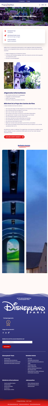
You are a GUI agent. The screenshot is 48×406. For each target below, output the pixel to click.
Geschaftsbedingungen (35, 404)
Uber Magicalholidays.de (13, 404)
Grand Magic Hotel (32, 365)
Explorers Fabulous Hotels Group (35, 368)
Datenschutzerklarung (24, 404)
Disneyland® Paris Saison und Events (12, 363)
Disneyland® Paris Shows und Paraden (12, 361)
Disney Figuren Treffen (9, 389)
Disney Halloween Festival (33, 383)
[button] (44, 5)
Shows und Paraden (8, 386)
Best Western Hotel (32, 369)
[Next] (40, 77)
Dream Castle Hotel (32, 366)
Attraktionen (7, 388)
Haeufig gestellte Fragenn (9, 383)
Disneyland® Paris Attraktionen (10, 360)
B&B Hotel (30, 358)
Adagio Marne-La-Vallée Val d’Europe (36, 371)
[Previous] (8, 77)
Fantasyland (22, 95)
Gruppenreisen (7, 384)
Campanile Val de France (33, 360)
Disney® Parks (7, 358)
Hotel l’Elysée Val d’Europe (33, 372)
